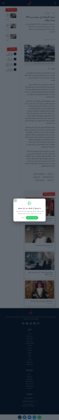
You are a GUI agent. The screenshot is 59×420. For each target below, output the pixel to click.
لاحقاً (23, 218)
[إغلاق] (15, 200)
